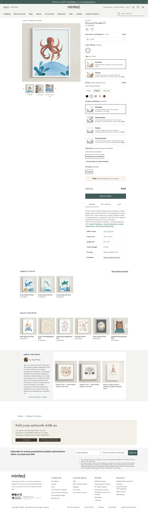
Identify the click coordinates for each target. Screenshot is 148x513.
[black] (87, 96)
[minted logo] (74, 6)
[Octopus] (87, 50)
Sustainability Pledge (58, 495)
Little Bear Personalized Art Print (119, 337)
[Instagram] (20, 494)
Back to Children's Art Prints (32, 20)
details (92, 204)
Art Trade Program (101, 487)
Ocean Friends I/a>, (111, 224)
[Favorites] (138, 7)
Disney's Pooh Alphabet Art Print (46, 337)
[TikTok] (18, 494)
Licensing (98, 500)
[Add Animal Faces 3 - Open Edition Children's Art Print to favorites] (99, 362)
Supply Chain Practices (128, 507)
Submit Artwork (119, 7)
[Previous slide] (23, 88)
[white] (91, 96)
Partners (98, 478)
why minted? (106, 204)
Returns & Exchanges (80, 484)
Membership (120, 494)
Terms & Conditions (73, 507)
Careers (53, 484)
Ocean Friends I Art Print (27, 295)
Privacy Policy (89, 507)
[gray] (100, 96)
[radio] (105, 64)
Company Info (56, 478)
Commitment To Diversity (59, 492)
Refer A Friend (121, 492)
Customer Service (80, 478)
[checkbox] (88, 91)
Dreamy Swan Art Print (99, 336)
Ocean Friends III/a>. (106, 226)
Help (74, 481)
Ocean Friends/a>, (96, 224)
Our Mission (55, 481)
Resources (120, 478)
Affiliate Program (100, 481)
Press (53, 487)
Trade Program (108, 7)
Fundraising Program (102, 490)
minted (6, 7)
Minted (20, 416)
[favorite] (92, 29)
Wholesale (98, 497)
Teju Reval (90, 25)
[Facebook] (13, 494)
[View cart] (143, 7)
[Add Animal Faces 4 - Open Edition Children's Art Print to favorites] (75, 362)
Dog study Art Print (80, 336)
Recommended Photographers (121, 488)
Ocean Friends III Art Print (63, 295)
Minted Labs (55, 498)
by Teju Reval (23, 297)
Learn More (26, 440)
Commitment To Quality (59, 490)
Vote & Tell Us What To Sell (49, 440)
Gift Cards (76, 490)
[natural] (95, 96)
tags (119, 204)
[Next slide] (56, 88)
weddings (14, 7)
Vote (127, 7)
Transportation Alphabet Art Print (64, 337)
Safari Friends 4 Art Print (27, 336)
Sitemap (101, 507)
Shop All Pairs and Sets (120, 271)
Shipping (76, 487)
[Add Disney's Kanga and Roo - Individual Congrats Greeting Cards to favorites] (122, 362)
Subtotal (89, 189)
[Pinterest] (15, 494)
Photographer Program (102, 484)
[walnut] (104, 96)
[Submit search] (118, 13)
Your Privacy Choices (80, 492)
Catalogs (119, 484)
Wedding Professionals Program (102, 493)
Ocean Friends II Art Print (45, 295)
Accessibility (112, 507)
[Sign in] (133, 7)
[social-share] (87, 29)
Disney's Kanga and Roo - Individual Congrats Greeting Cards (112, 386)
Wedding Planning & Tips (124, 481)
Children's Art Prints (33, 416)
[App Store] (17, 498)
